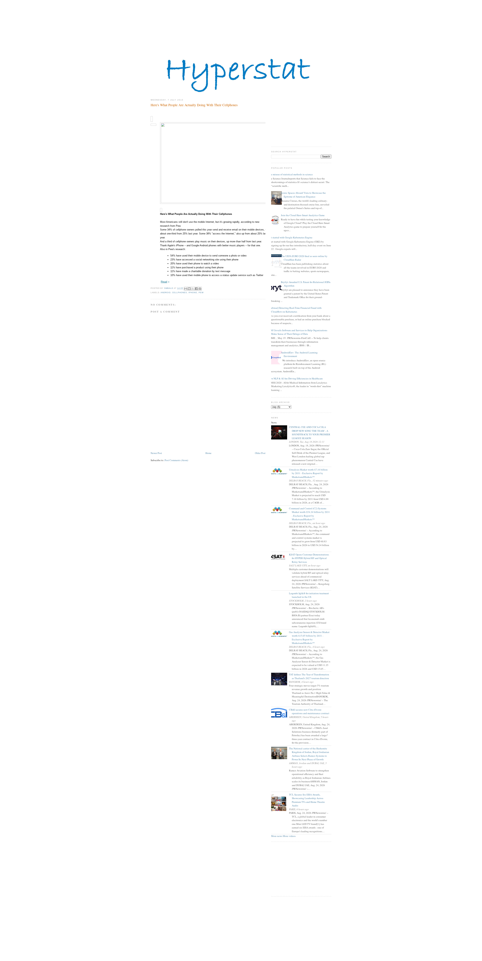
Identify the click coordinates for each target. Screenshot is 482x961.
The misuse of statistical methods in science (290, 174)
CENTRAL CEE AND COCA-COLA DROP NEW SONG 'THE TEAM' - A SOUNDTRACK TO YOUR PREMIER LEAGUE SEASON (311, 432)
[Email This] (186, 289)
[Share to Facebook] (196, 289)
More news (276, 836)
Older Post (260, 453)
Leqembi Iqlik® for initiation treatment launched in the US (310, 595)
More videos (289, 836)
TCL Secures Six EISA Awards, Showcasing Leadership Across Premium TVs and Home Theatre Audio (308, 800)
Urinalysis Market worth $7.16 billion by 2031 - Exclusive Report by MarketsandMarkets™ (310, 473)
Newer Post (156, 453)
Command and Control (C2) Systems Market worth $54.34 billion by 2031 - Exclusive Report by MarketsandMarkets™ (311, 514)
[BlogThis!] (189, 289)
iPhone (192, 292)
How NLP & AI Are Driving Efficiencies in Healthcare (295, 378)
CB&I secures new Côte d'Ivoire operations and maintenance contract (310, 711)
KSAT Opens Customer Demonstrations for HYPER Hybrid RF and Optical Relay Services (310, 558)
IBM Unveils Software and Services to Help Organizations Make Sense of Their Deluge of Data (297, 332)
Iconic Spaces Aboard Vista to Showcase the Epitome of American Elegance (303, 194)
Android (166, 292)
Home (208, 453)
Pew (201, 292)
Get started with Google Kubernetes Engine (290, 237)
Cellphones (179, 292)
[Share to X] (193, 289)
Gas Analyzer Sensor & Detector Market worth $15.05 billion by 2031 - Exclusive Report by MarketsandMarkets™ (310, 637)
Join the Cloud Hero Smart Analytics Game (303, 215)
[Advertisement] (241, 26)
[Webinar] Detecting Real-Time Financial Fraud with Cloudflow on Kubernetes (295, 309)
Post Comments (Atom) (176, 460)
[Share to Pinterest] (200, 289)
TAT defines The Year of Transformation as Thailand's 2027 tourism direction (310, 676)
